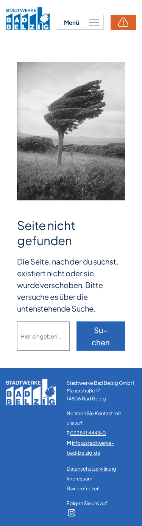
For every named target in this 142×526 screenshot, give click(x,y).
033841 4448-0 (88, 433)
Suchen (101, 336)
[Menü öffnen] (80, 22)
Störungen (123, 22)
